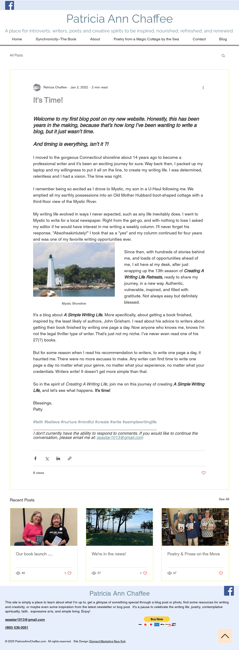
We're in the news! (109, 553)
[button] (223, 55)
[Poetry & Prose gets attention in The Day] (119, 527)
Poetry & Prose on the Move (193, 553)
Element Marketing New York (107, 641)
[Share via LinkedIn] (58, 458)
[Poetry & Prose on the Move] (195, 527)
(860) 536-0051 (16, 627)
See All (224, 499)
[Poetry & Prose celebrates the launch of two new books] (43, 527)
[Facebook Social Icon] (9, 5)
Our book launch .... (34, 553)
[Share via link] (69, 458)
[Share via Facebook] (35, 458)
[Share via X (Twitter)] (47, 458)
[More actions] (203, 87)
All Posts (16, 55)
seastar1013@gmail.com (25, 620)
